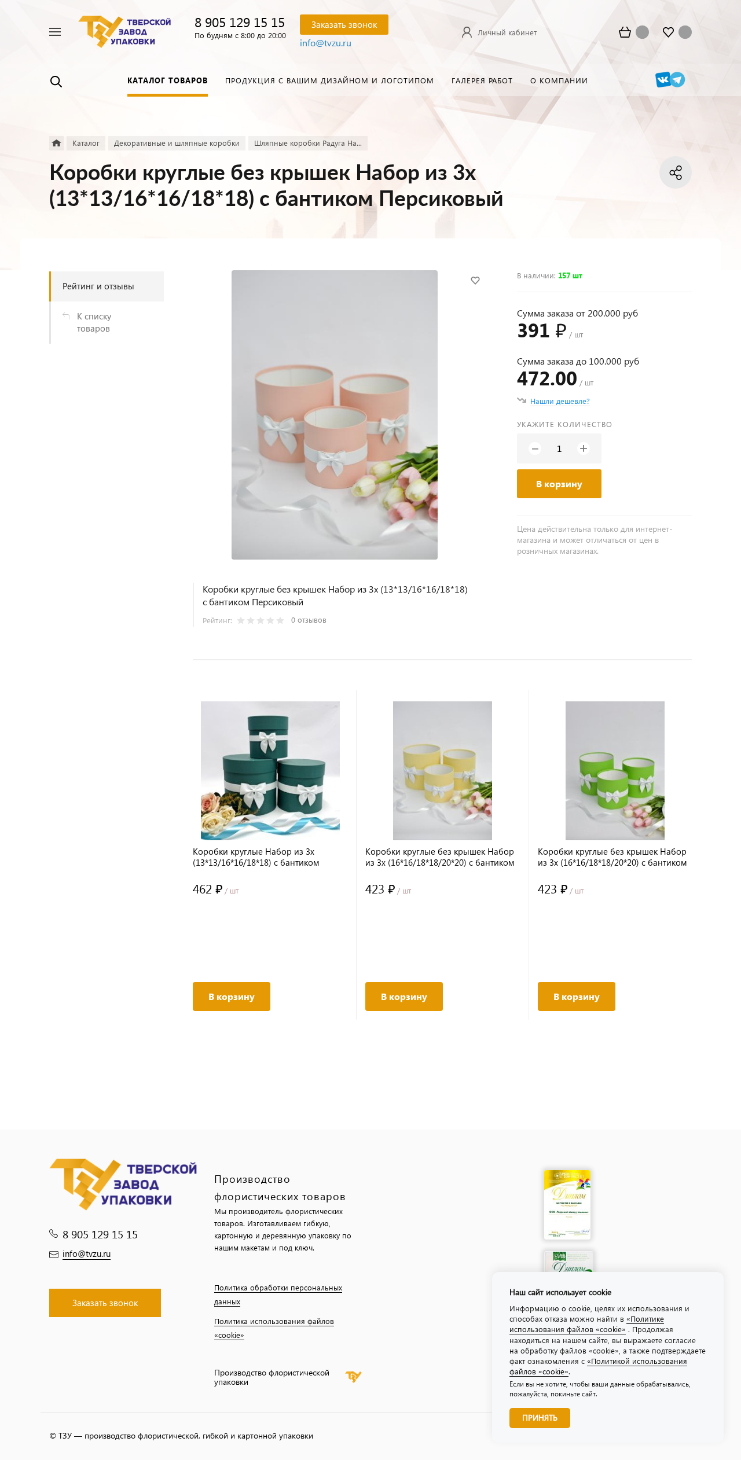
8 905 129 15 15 (240, 22)
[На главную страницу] (124, 30)
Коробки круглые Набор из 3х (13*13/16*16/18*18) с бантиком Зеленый (256, 857)
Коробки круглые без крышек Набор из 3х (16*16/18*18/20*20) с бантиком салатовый (612, 857)
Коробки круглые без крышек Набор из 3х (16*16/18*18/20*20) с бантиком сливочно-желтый (440, 857)
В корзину (559, 483)
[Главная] (56, 143)
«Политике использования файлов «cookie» (586, 1324)
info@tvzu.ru (325, 42)
